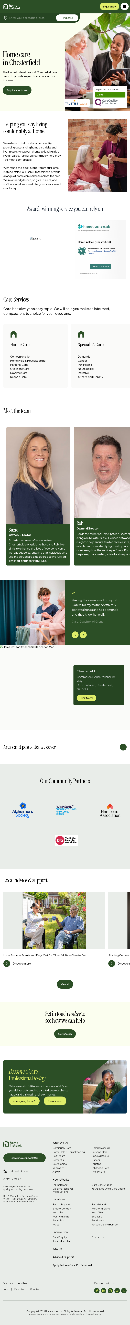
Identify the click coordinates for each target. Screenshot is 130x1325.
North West (98, 1212)
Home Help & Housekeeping (28, 360)
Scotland (97, 1216)
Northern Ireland (101, 1208)
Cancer (82, 360)
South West (98, 1220)
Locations (58, 1199)
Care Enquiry (59, 1237)
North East (58, 1212)
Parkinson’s (85, 364)
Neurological (86, 368)
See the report (103, 89)
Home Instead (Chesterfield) (94, 242)
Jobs (5, 1289)
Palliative (83, 373)
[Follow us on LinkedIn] (103, 1290)
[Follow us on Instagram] (110, 1290)
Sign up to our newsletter (24, 1157)
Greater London (61, 1208)
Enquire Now (109, 6)
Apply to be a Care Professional (72, 1265)
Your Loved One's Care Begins (108, 1188)
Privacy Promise (61, 1241)
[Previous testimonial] (75, 634)
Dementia (84, 356)
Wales (55, 1224)
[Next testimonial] (83, 634)
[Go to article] (6, 963)
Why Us (57, 1249)
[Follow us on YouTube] (117, 1290)
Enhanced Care (100, 1168)
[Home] (11, 6)
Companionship (20, 356)
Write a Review (101, 266)
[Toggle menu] (125, 6)
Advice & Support (63, 1257)
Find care (67, 18)
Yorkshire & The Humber (105, 1224)
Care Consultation (102, 1184)
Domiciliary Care (61, 1147)
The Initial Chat (60, 1184)
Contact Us (98, 1237)
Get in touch (65, 1033)
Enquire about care (17, 90)
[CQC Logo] (110, 102)
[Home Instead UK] (12, 1144)
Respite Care (18, 377)
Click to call (86, 698)
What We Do (60, 1142)
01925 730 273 (12, 1179)
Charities (34, 1289)
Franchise (19, 1289)
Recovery (57, 1168)
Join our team (55, 1100)
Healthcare (58, 1155)
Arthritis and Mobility (90, 377)
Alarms (56, 1171)
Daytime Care (18, 373)
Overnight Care (19, 368)
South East (58, 1220)
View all (65, 984)
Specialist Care (100, 1155)
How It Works (60, 1179)
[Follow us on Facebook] (97, 1290)
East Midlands (99, 1204)
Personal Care (19, 364)
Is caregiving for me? (24, 1100)
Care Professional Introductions (62, 1190)
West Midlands (60, 1216)
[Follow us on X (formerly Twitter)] (124, 1290)
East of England (61, 1204)
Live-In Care (98, 1171)
